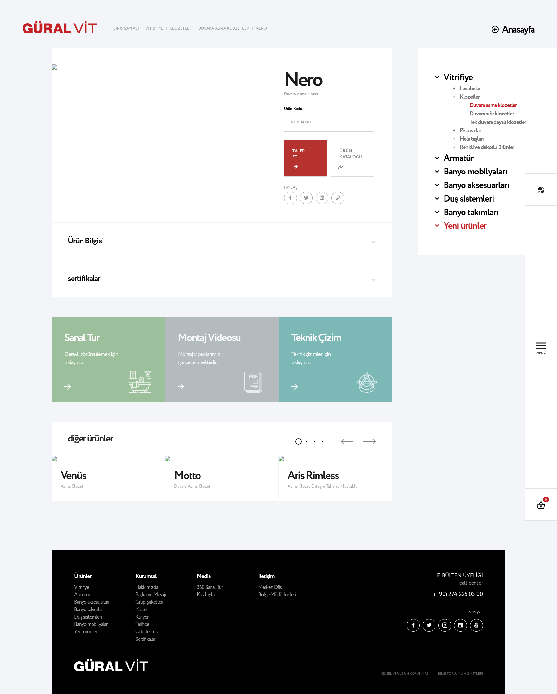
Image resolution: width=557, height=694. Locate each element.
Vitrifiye (458, 77)
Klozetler (470, 97)
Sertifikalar (145, 639)
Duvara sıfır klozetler (491, 114)
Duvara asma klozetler (493, 105)
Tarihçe (142, 624)
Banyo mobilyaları (475, 172)
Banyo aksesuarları (476, 185)
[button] (298, 441)
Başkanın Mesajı (150, 595)
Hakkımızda (146, 587)
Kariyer (141, 617)
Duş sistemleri (469, 199)
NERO (261, 28)
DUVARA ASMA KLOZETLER (223, 28)
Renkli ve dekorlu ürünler (487, 147)
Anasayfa (518, 30)
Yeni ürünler (465, 226)
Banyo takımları (471, 212)
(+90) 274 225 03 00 (458, 594)
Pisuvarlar (470, 130)
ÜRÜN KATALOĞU (350, 154)
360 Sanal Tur (210, 587)
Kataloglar (206, 595)
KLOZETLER (181, 28)
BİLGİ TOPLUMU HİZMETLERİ (460, 673)
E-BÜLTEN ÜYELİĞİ (460, 576)
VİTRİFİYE (154, 28)
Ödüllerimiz (147, 632)
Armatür (459, 158)
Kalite (140, 609)
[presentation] (341, 439)
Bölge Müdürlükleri (277, 595)
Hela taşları (472, 139)
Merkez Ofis (270, 587)
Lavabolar (470, 88)
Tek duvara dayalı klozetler (497, 122)
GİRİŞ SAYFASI (126, 28)
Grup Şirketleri (149, 602)
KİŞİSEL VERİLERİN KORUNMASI (405, 673)
